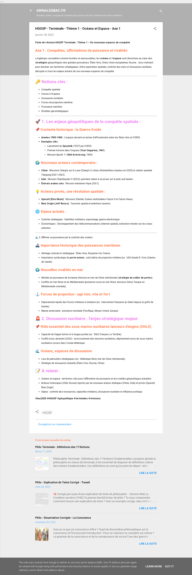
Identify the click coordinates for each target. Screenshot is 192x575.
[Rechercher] (161, 11)
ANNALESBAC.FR (51, 10)
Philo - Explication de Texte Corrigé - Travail (62, 482)
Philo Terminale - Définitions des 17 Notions (62, 447)
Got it (169, 566)
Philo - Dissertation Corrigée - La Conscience (63, 517)
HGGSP (47, 412)
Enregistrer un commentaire (54, 424)
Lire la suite (148, 472)
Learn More (154, 566)
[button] (155, 29)
